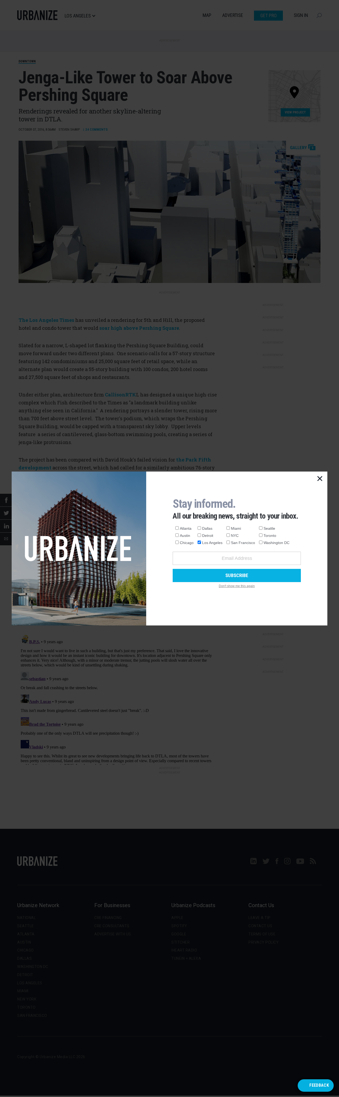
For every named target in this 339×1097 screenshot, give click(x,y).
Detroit (207, 535)
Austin (185, 535)
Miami (236, 528)
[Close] (319, 479)
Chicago (187, 543)
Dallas (207, 528)
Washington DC (276, 543)
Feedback (319, 1085)
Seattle (269, 528)
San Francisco (243, 543)
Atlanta (185, 528)
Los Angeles (212, 543)
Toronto (270, 535)
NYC (235, 535)
